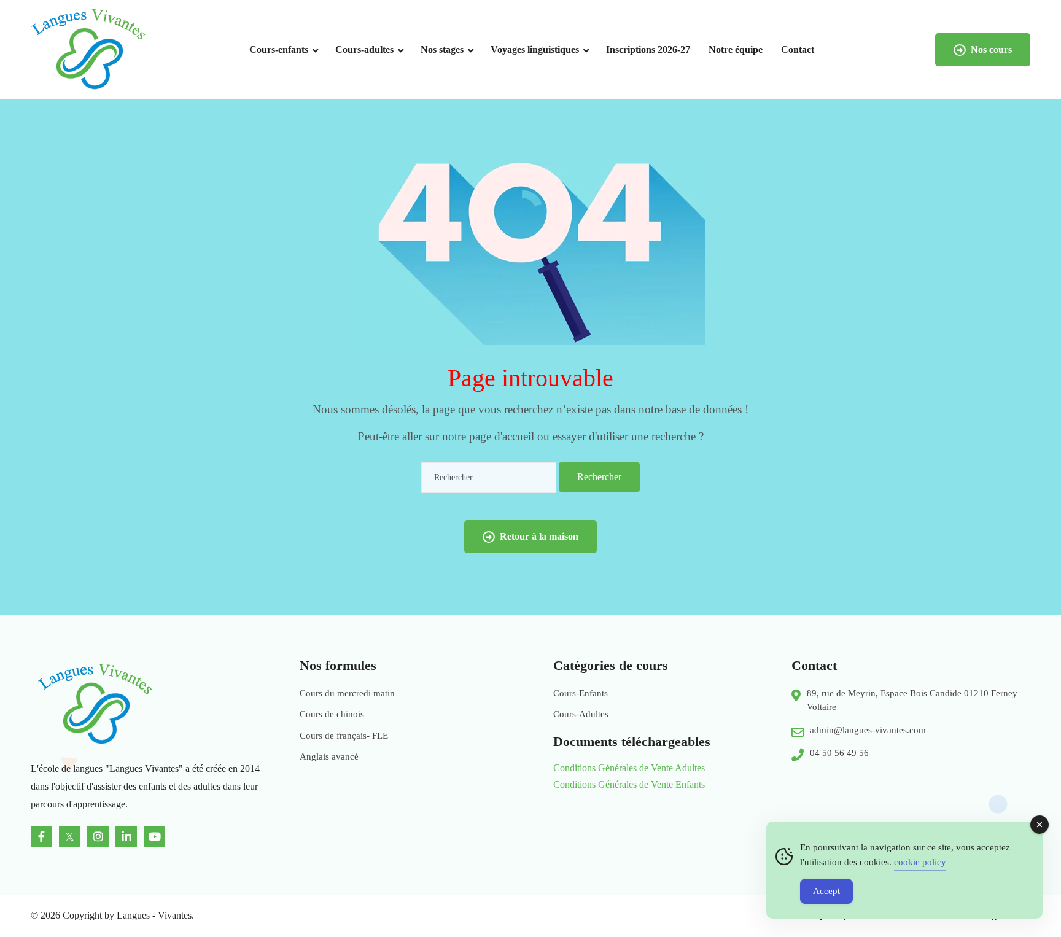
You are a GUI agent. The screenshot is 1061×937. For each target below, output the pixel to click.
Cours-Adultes (580, 714)
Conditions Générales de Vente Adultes (629, 768)
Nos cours (991, 49)
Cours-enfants (278, 49)
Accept (826, 891)
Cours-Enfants (580, 693)
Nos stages (442, 49)
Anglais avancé (329, 756)
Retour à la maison (539, 536)
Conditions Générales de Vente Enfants (629, 784)
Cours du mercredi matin (347, 693)
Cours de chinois (332, 714)
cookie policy (920, 862)
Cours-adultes (364, 49)
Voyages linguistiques (535, 49)
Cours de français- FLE (344, 736)
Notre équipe (736, 49)
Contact (797, 49)
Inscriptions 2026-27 (648, 49)
